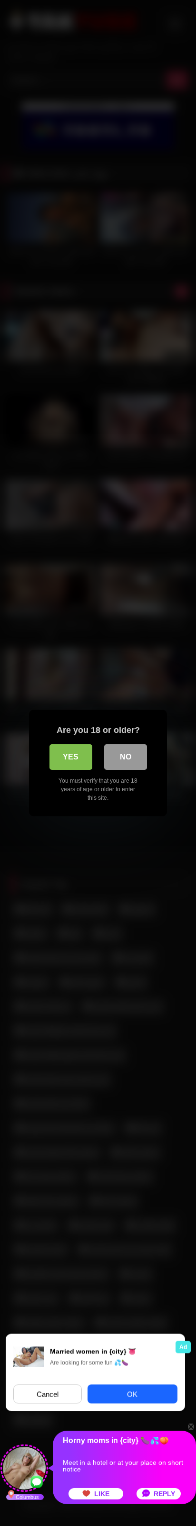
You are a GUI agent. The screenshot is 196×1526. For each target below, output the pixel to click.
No (125, 757)
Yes (70, 757)
